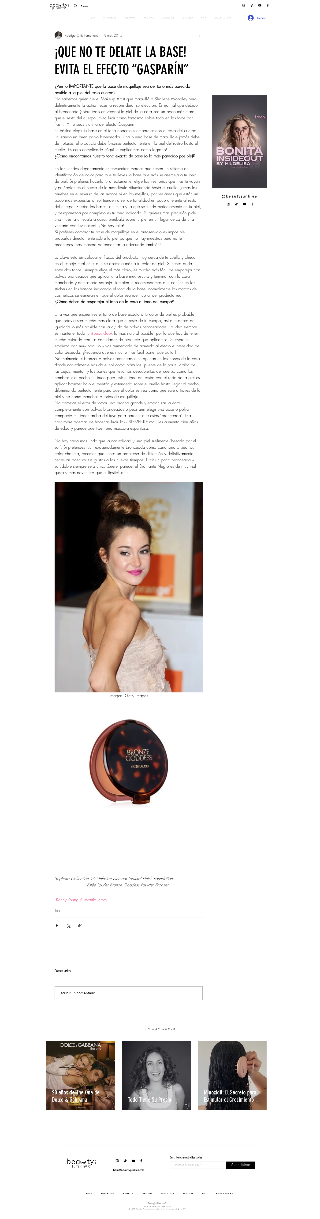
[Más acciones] (200, 35)
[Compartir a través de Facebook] (57, 925)
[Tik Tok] (252, 5)
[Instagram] (244, 5)
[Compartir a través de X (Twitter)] (68, 925)
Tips (57, 910)
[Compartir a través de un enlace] (80, 925)
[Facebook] (268, 5)
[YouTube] (260, 5)
